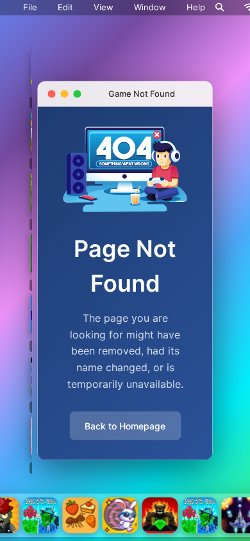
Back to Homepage (125, 425)
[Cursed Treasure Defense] (160, 515)
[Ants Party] (81, 515)
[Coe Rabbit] (120, 515)
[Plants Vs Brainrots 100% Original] (41, 515)
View (103, 7)
